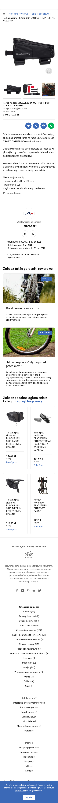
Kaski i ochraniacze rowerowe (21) (29, 635)
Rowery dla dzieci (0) (29, 616)
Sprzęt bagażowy (40, 14)
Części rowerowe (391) (29, 625)
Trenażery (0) (29, 658)
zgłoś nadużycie (13, 193)
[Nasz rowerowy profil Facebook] (17, 590)
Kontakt (29, 770)
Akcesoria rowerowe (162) (29, 630)
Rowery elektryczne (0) (29, 621)
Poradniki (29, 730)
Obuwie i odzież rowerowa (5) (29, 639)
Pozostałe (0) (29, 662)
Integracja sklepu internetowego (29, 702)
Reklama (29, 766)
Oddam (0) (29, 681)
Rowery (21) (29, 611)
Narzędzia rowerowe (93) (29, 648)
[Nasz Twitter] (39, 590)
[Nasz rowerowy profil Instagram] (22, 590)
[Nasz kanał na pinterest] (28, 590)
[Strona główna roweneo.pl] (4, 14)
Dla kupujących (29, 716)
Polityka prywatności (29, 747)
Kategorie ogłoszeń (29, 607)
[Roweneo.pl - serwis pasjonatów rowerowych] (29, 554)
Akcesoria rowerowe (18, 14)
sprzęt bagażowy (29, 401)
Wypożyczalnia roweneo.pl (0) (29, 672)
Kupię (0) (29, 686)
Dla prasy (29, 761)
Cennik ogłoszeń (29, 712)
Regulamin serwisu (29, 752)
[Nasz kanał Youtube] (34, 590)
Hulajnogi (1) (29, 667)
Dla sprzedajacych (29, 707)
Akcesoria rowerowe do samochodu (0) (29, 653)
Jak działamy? (29, 721)
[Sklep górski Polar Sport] (29, 213)
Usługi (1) (29, 676)
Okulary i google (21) (29, 644)
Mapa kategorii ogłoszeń (29, 726)
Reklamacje (29, 756)
